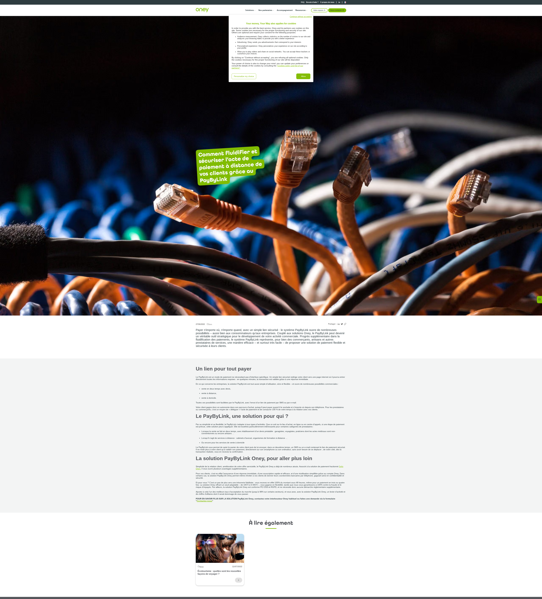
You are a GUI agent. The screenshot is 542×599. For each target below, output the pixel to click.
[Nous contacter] (539, 299)
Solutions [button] (249, 10)
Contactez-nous (204, 501)
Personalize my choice (244, 76)
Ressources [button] (300, 10)
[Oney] (202, 10)
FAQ (302, 2)
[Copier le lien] (345, 324)
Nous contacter (336, 10)
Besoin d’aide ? (312, 2)
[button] (345, 2)
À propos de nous (327, 2)
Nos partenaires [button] (265, 10)
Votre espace (318, 10)
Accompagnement (285, 10)
